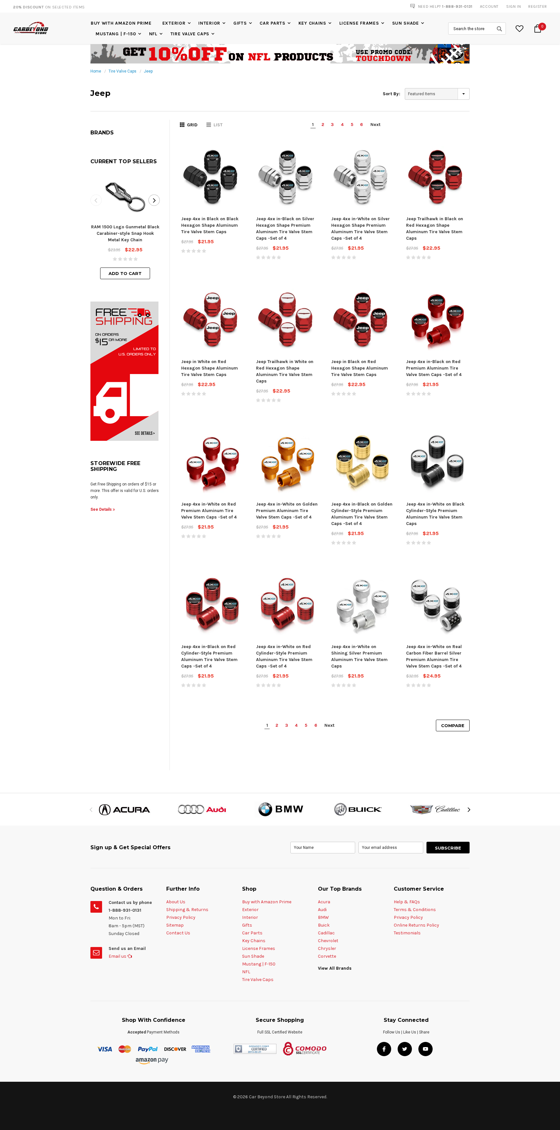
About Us (175, 902)
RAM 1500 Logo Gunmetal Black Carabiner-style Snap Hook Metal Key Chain (125, 233)
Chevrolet (328, 940)
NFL (153, 34)
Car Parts (272, 23)
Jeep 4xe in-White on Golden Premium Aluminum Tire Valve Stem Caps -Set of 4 (287, 510)
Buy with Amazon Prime (121, 23)
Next (375, 124)
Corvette (327, 956)
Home (95, 71)
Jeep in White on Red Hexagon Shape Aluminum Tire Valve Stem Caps (209, 368)
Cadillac (326, 933)
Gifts (240, 23)
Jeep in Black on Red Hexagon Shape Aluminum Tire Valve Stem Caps (359, 368)
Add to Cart (125, 273)
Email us (118, 956)
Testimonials (407, 933)
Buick (324, 925)
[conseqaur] (436, 809)
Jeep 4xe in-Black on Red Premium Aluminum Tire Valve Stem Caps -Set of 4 (433, 368)
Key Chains (312, 23)
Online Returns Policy (416, 925)
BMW (323, 917)
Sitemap (175, 925)
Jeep (148, 71)
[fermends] (358, 809)
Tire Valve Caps (190, 34)
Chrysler (327, 948)
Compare (452, 725)
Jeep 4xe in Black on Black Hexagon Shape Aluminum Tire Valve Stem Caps (210, 225)
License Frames (359, 23)
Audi (322, 909)
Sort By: (391, 94)
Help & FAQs (407, 902)
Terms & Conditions (415, 909)
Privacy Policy (180, 917)
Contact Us (178, 933)
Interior (209, 23)
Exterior (174, 23)
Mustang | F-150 (116, 34)
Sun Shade (405, 23)
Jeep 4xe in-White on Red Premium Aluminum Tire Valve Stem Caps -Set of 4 (209, 510)
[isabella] (202, 809)
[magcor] (280, 809)
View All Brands (335, 968)
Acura (324, 902)
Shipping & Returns (187, 909)
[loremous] (124, 809)
